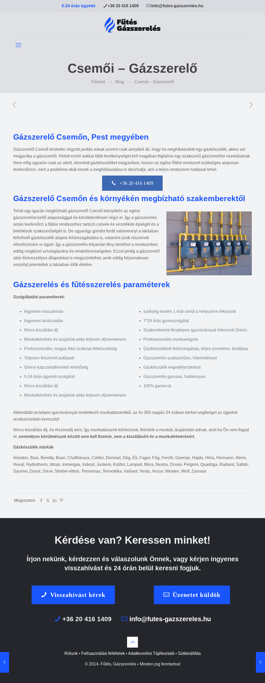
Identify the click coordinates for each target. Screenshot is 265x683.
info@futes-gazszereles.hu (177, 6)
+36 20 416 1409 (123, 6)
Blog (119, 82)
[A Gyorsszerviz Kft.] (132, 25)
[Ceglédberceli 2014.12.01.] (4, 662)
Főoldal (98, 82)
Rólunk (71, 653)
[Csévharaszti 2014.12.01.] (260, 662)
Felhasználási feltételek (103, 653)
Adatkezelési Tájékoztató (151, 653)
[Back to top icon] (132, 642)
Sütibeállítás (189, 653)
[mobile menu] (18, 45)
